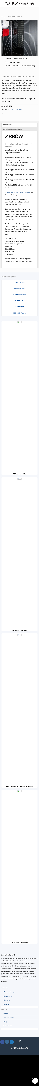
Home (3, 17)
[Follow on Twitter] (12, 1042)
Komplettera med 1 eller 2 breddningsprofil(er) (18, 192)
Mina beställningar (9, 992)
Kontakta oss (8, 1026)
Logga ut (6, 1004)
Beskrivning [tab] (7, 125)
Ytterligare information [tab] (12, 129)
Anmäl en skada (9, 1018)
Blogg (5, 1021)
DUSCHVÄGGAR (17, 17)
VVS (8, 17)
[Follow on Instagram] (7, 1042)
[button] (3, 3)
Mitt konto (7, 1000)
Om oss (6, 1013)
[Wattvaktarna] (19, 3)
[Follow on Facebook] (2, 1042)
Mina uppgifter (8, 996)
